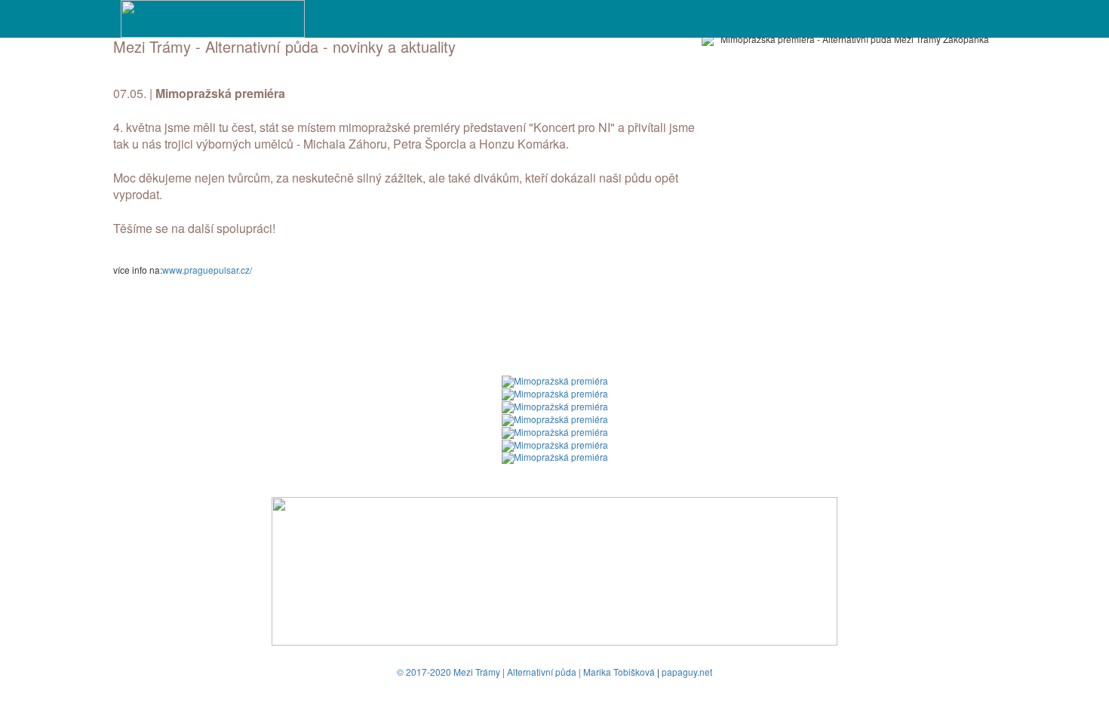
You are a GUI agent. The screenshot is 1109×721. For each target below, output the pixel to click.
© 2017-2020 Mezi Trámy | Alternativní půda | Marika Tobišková (526, 671)
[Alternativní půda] (213, 17)
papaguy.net (687, 671)
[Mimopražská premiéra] (555, 379)
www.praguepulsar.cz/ (207, 269)
